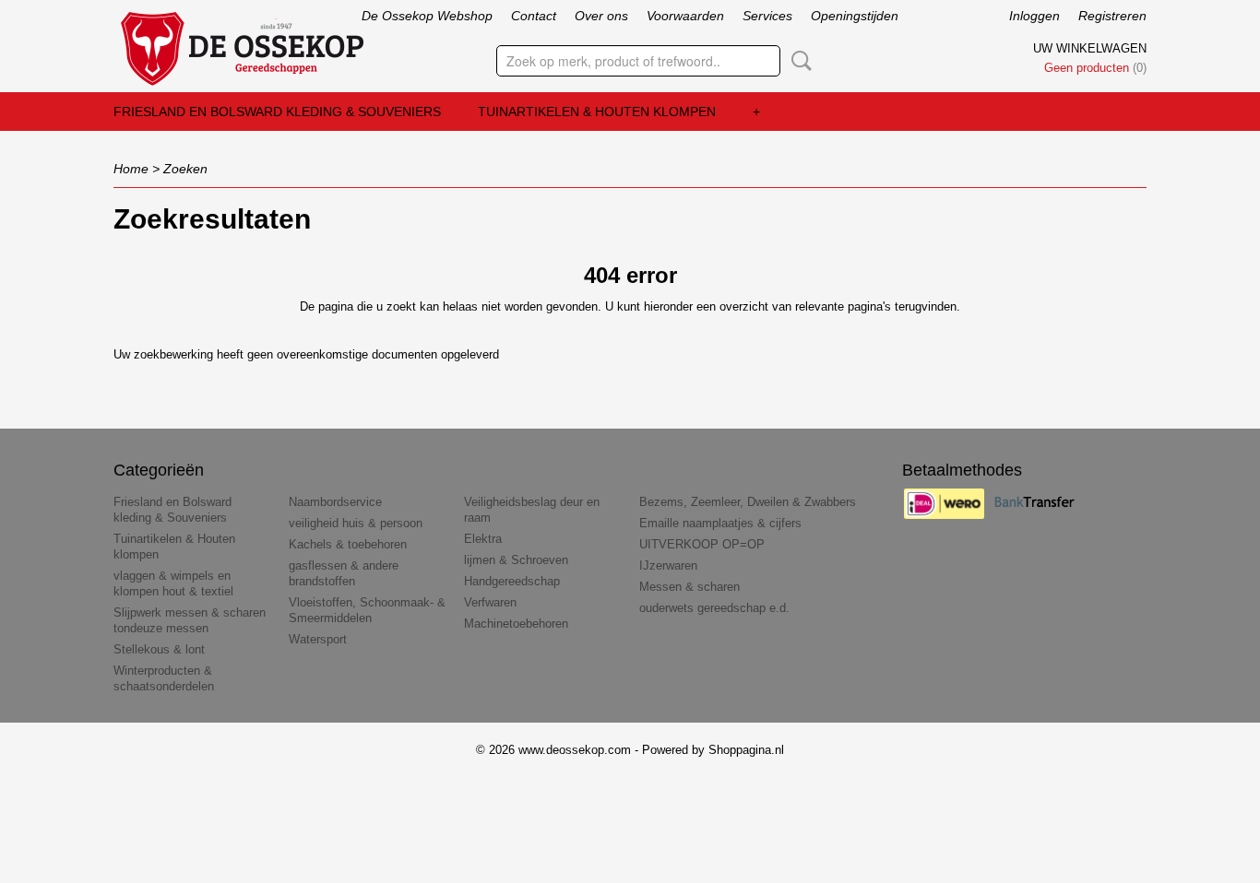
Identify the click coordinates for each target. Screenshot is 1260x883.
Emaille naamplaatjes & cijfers (720, 523)
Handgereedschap (512, 581)
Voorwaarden (685, 15)
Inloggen (1034, 15)
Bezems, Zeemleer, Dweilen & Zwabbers (747, 502)
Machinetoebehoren (516, 623)
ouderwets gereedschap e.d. (714, 608)
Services (767, 15)
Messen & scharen (689, 587)
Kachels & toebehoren (348, 544)
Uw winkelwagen (1090, 48)
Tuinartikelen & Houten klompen (597, 111)
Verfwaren (490, 602)
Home (131, 168)
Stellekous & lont (159, 649)
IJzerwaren (668, 565)
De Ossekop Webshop (427, 15)
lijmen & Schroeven (516, 560)
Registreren (1112, 15)
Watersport (318, 639)
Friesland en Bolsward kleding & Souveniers (277, 111)
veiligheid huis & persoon (355, 523)
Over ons (601, 15)
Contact (533, 15)
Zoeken (798, 61)
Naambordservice (335, 502)
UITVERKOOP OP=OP (702, 544)
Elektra (483, 539)
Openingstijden (854, 15)
